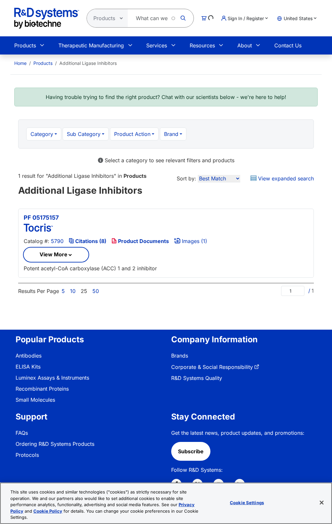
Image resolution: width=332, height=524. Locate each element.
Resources (202, 45)
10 (73, 291)
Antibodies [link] (29, 355)
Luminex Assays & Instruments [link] (52, 377)
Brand (171, 134)
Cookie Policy (47, 511)
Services (156, 45)
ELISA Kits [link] (28, 366)
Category (41, 134)
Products (25, 45)
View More (53, 254)
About (244, 45)
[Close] (321, 502)
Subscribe (191, 451)
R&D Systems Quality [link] (196, 378)
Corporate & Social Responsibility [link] (212, 367)
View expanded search (285, 178)
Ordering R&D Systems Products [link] (55, 444)
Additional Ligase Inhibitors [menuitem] (88, 63)
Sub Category (84, 134)
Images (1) (193, 241)
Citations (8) (90, 241)
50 (95, 291)
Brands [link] (179, 355)
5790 (57, 241)
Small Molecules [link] (35, 399)
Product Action (132, 134)
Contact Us (288, 45)
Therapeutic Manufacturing (91, 45)
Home (20, 63)
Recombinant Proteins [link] (42, 388)
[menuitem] (20, 63)
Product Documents (143, 241)
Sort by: (186, 178)
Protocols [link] (27, 455)
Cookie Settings (247, 502)
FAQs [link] (22, 433)
